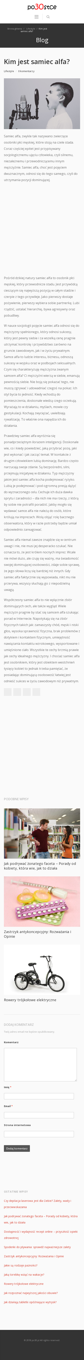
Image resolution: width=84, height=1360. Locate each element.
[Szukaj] (48, 17)
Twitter (17, 692)
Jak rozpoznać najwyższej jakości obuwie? (31, 1293)
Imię (8, 1087)
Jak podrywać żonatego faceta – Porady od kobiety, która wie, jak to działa (40, 866)
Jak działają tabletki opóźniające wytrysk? (30, 1302)
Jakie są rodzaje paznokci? (20, 1265)
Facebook (8, 692)
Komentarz (11, 1042)
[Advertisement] (42, 229)
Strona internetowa (17, 1125)
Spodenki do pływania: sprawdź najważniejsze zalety (37, 1247)
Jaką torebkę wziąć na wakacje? (24, 1274)
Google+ (27, 692)
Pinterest (36, 692)
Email (8, 1106)
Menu (36, 18)
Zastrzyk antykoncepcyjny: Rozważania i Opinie (34, 1256)
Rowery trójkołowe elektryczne (30, 999)
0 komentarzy (26, 71)
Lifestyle (9, 71)
